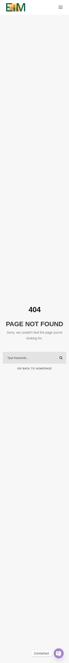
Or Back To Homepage (34, 368)
